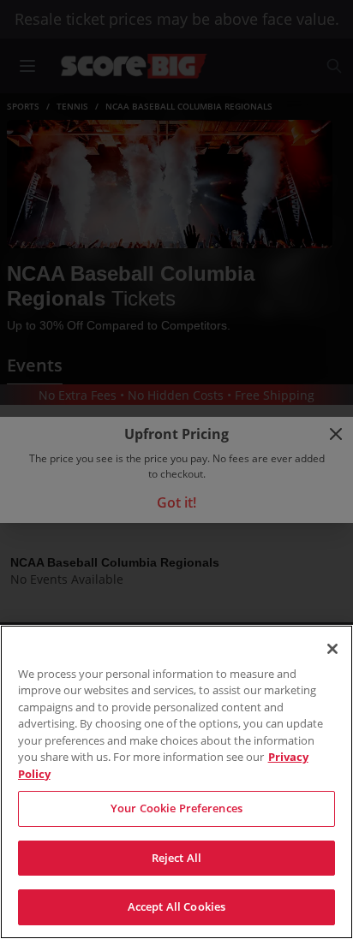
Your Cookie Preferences (176, 808)
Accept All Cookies (176, 906)
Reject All (176, 857)
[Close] (332, 649)
